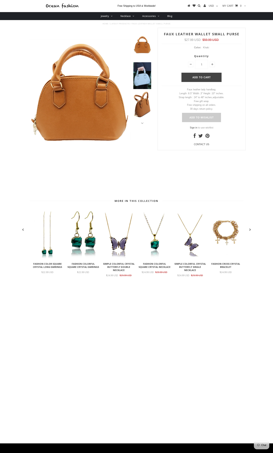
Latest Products (120, 24)
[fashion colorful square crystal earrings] (83, 258)
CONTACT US (201, 144)
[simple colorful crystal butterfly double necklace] (119, 258)
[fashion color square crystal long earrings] (47, 258)
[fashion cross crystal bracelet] (226, 258)
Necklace (126, 16)
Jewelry (105, 16)
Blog (169, 16)
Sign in (193, 127)
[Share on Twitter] (200, 136)
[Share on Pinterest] (207, 136)
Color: (197, 47)
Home (105, 24)
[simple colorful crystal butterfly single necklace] (190, 258)
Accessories (149, 16)
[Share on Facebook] (195, 136)
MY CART (231, 5)
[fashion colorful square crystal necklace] (154, 258)
